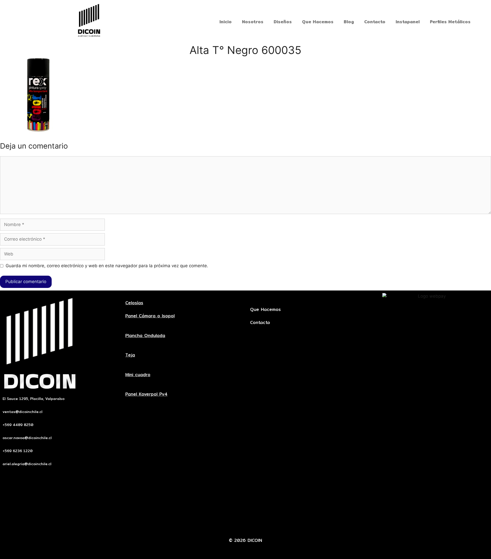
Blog (349, 21)
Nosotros (252, 21)
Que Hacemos (317, 21)
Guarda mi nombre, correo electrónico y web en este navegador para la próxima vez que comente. (107, 265)
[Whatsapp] (253, 525)
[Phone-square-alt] (238, 525)
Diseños (283, 21)
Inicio (225, 21)
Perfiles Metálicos (450, 21)
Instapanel (408, 21)
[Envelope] (222, 525)
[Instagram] (269, 525)
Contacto (374, 21)
